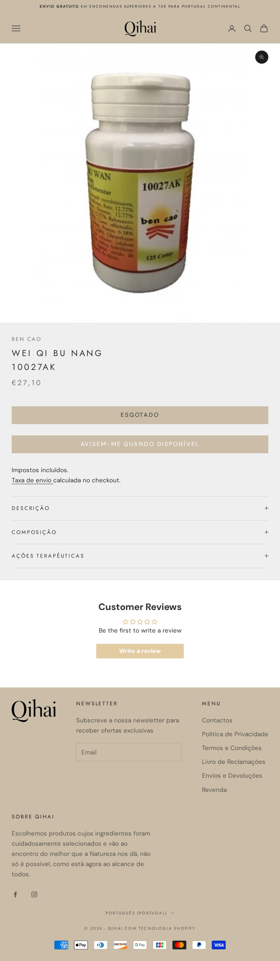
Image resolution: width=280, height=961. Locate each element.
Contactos (217, 720)
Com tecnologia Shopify (160, 928)
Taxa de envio (32, 480)
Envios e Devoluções (232, 775)
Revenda (214, 790)
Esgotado (140, 415)
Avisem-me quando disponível (140, 444)
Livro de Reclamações (233, 762)
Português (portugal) (136, 913)
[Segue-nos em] (15, 894)
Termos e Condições (232, 748)
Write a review (140, 651)
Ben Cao (27, 339)
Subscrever (110, 777)
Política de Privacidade (235, 734)
